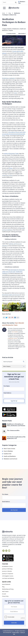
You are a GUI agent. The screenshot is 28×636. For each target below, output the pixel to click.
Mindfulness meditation (8, 78)
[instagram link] (6, 551)
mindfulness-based (7, 175)
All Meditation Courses (7, 566)
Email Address (7, 393)
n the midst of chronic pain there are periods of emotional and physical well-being (13, 134)
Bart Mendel (15, 331)
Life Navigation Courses (7, 576)
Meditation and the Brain (10, 459)
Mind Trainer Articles (9, 448)
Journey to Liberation (7, 571)
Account (4, 594)
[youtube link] (9, 551)
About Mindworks (6, 584)
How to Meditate (8, 451)
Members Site (21, 2)
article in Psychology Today (11, 153)
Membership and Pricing (7, 589)
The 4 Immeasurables (13, 430)
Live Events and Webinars (8, 578)
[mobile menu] (4, 8)
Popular (11, 30)
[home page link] (14, 8)
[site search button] (16, 2)
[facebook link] (3, 551)
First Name (7, 386)
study (15, 93)
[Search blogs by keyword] (23, 361)
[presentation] (15, 617)
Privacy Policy (5, 596)
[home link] (14, 532)
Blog (10, 13)
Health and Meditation (10, 456)
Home (3, 13)
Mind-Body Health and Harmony (11, 295)
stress (10, 168)
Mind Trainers (5, 591)
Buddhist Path (7, 454)
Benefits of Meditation (13, 28)
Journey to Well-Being (7, 569)
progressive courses (12, 338)
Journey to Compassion (7, 573)
